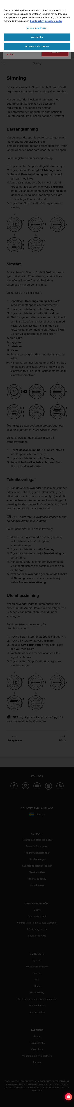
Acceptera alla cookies (37, 46)
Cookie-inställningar (37, 27)
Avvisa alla (37, 37)
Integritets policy (53, 21)
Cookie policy (37, 21)
